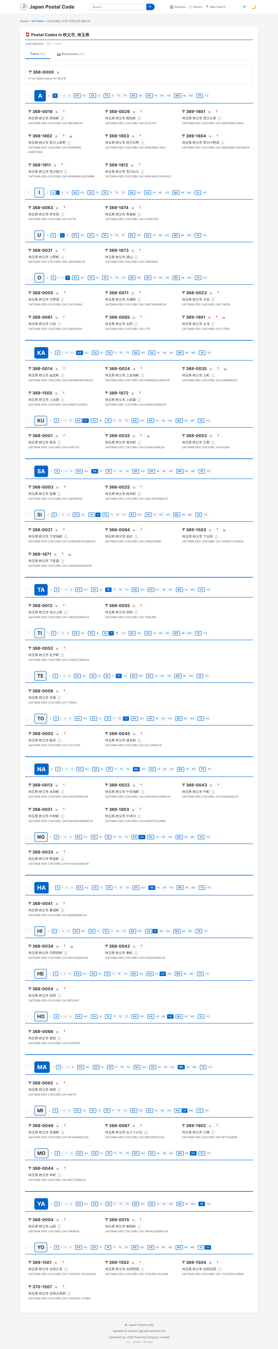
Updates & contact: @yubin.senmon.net (139, 1331)
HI (156, 95)
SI (99, 95)
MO (191, 95)
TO (125, 95)
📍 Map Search (216, 7)
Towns (37, 53)
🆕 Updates (177, 7)
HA (149, 95)
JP (244, 6)
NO (140, 95)
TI (113, 95)
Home (24, 21)
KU (84, 95)
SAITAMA (37, 21)
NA (133, 95)
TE (118, 95)
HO (169, 95)
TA (106, 95)
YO (206, 95)
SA (92, 95)
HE (162, 95)
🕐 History (195, 7)
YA (199, 95)
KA (77, 95)
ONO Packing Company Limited (148, 1337)
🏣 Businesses (70, 54)
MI (184, 95)
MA (178, 95)
